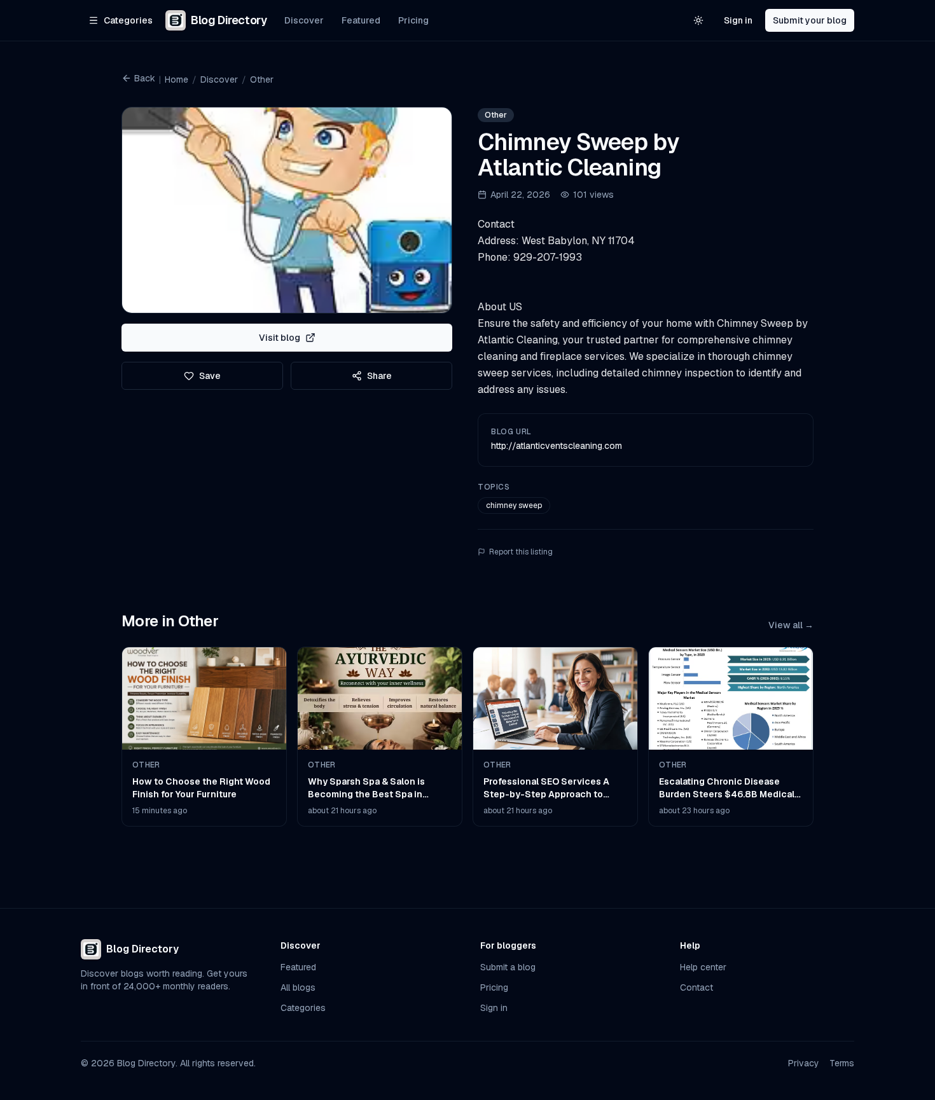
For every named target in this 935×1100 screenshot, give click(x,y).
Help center (703, 967)
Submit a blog (508, 967)
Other (262, 79)
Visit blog (279, 337)
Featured (361, 20)
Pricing (413, 20)
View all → (791, 625)
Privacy (803, 1063)
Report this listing (521, 552)
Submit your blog (810, 20)
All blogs (297, 987)
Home (176, 79)
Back (144, 78)
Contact (696, 987)
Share (379, 376)
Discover (304, 20)
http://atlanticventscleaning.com (556, 445)
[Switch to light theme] (698, 20)
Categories (303, 1008)
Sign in (738, 20)
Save (210, 376)
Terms (841, 1063)
